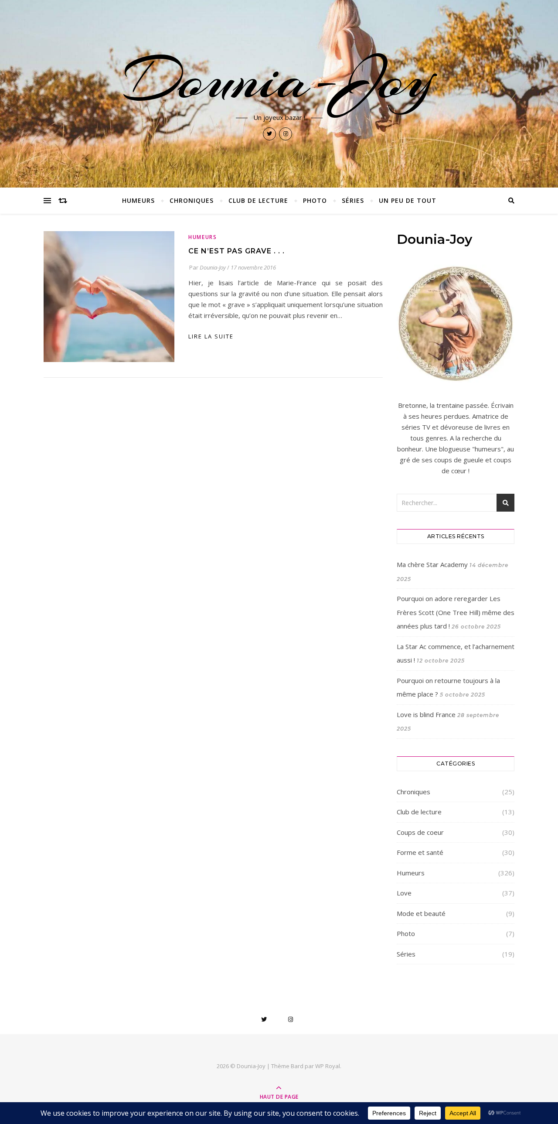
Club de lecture (258, 200)
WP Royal (327, 1066)
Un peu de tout (407, 200)
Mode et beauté (421, 913)
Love (404, 892)
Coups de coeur (420, 832)
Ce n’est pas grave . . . (236, 251)
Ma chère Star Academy (432, 564)
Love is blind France (426, 714)
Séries (353, 200)
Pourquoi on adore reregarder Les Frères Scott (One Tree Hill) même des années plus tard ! (455, 612)
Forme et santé (420, 852)
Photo (315, 200)
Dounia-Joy (279, 79)
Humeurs (138, 200)
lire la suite (211, 336)
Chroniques (192, 200)
